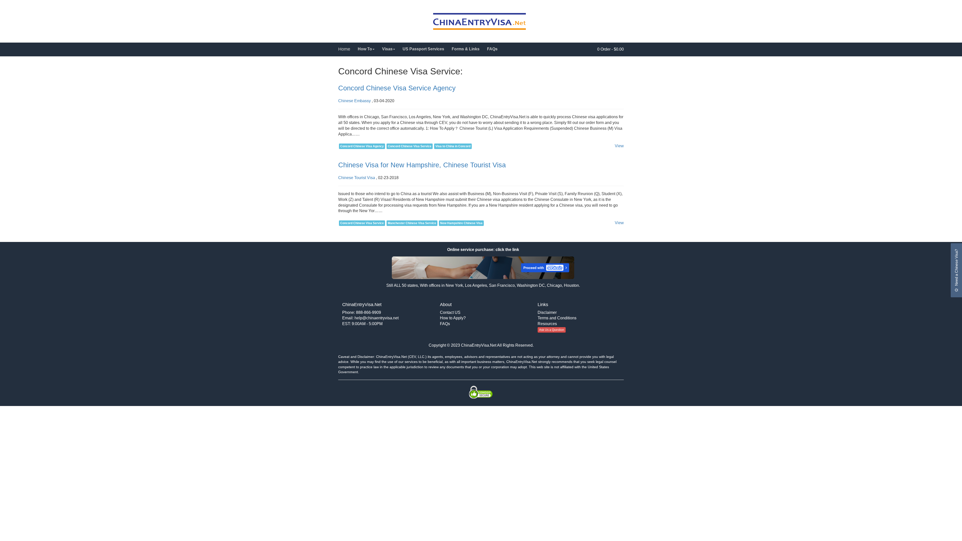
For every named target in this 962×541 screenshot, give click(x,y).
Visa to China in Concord (452, 146)
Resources (547, 324)
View (619, 146)
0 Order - (610, 49)
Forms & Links (465, 49)
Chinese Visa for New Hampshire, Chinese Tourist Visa (422, 165)
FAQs (492, 49)
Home (344, 49)
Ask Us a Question (551, 330)
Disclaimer (547, 312)
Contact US (450, 312)
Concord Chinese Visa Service (409, 146)
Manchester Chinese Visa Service (412, 223)
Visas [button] (387, 49)
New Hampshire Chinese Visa (461, 223)
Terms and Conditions (557, 318)
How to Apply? (453, 318)
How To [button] (365, 49)
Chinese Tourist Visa (356, 178)
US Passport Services (423, 49)
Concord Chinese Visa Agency (362, 146)
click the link (507, 249)
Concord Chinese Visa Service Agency (397, 88)
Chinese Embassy (354, 101)
